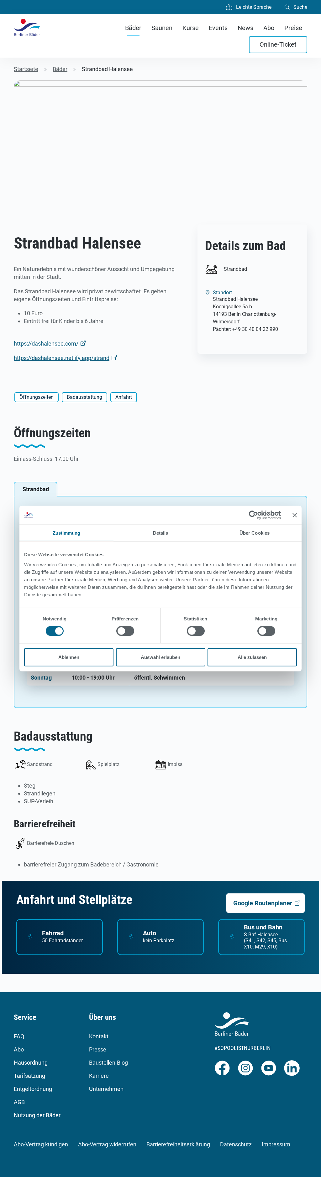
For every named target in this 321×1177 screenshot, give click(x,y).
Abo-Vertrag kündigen (41, 1144)
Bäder (133, 28)
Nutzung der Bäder (37, 1115)
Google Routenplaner (262, 903)
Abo (268, 28)
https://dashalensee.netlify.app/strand (61, 358)
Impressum (276, 1144)
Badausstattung (84, 397)
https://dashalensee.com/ (46, 343)
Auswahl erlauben (160, 657)
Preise (293, 28)
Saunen (161, 28)
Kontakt (98, 1036)
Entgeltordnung (33, 1089)
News (245, 28)
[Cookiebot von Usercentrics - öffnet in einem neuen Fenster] (253, 515)
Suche (299, 7)
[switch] (125, 631)
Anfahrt (123, 397)
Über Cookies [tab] (254, 533)
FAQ (19, 1036)
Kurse (190, 28)
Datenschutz (236, 1144)
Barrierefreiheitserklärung (178, 1144)
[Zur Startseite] (27, 27)
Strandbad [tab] (36, 489)
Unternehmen (106, 1089)
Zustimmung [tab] (67, 533)
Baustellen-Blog (108, 1062)
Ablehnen (68, 657)
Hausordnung (31, 1062)
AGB (19, 1102)
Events (218, 28)
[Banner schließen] (294, 515)
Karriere (99, 1075)
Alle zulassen (252, 657)
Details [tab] (160, 533)
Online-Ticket (278, 44)
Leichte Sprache (253, 7)
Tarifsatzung (29, 1075)
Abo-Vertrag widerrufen (107, 1144)
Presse (97, 1049)
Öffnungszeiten (36, 397)
